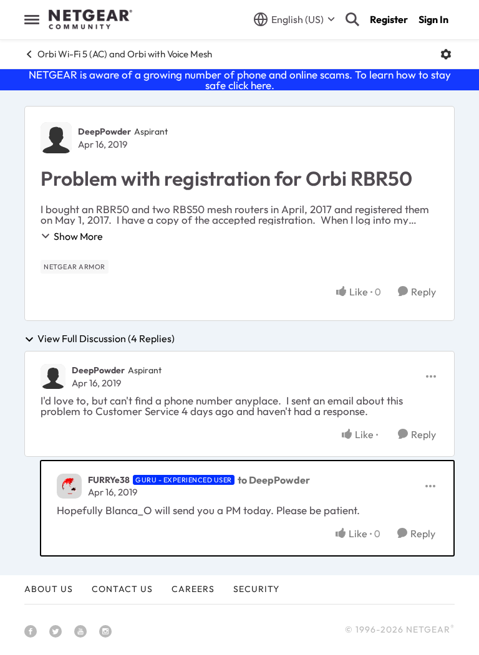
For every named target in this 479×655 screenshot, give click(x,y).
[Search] (352, 19)
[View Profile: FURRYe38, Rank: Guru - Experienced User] (69, 486)
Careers (193, 589)
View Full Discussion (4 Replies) (106, 339)
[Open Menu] (446, 54)
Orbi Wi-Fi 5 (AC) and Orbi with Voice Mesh (124, 54)
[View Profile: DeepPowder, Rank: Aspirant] (56, 137)
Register (389, 19)
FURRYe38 (109, 480)
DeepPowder (104, 131)
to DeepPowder (274, 480)
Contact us (122, 589)
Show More (78, 236)
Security (256, 589)
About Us (48, 589)
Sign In (433, 19)
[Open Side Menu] (32, 19)
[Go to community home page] (90, 19)
